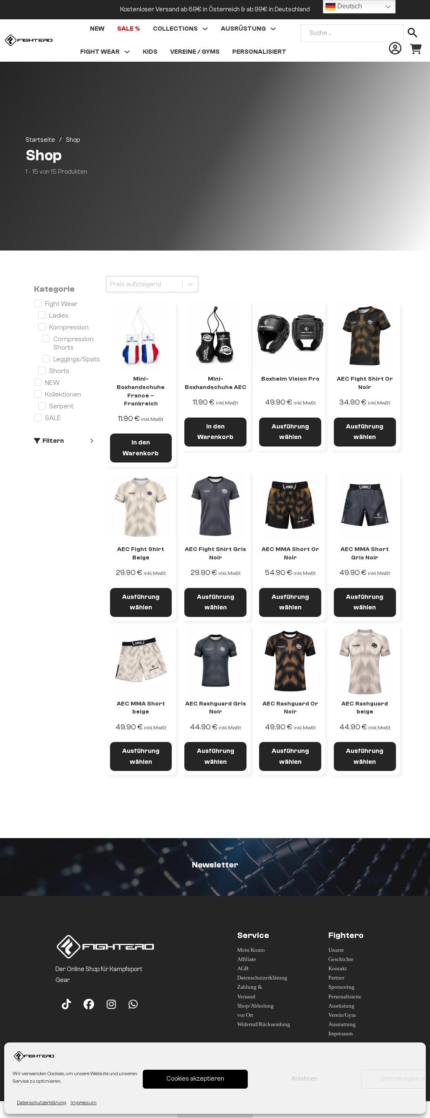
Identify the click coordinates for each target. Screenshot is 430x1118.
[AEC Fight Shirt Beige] (141, 506)
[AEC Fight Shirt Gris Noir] (215, 506)
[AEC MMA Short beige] (141, 660)
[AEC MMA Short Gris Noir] (365, 506)
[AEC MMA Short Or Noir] (290, 506)
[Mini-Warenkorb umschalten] (416, 49)
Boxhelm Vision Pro (290, 379)
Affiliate (246, 959)
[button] (63, 441)
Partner (336, 977)
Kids (150, 51)
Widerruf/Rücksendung (257, 1024)
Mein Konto (251, 950)
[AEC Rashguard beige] (365, 660)
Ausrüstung (243, 28)
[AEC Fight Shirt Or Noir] (365, 336)
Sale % (128, 28)
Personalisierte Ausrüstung (345, 1001)
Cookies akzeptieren (195, 1078)
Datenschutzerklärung (41, 1102)
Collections (175, 28)
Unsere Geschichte (341, 954)
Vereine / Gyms (195, 51)
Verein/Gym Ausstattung (342, 1019)
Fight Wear (100, 51)
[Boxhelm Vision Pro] (290, 336)
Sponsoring (341, 987)
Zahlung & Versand (249, 991)
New (97, 28)
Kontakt (337, 968)
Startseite (40, 140)
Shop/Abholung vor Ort (255, 1010)
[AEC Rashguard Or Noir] (290, 660)
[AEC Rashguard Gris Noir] (215, 660)
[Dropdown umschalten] (205, 29)
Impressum (84, 1102)
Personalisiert (259, 51)
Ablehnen (304, 1078)
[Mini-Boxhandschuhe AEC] (215, 336)
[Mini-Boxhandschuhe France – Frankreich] (141, 336)
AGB (243, 968)
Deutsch (349, 6)
